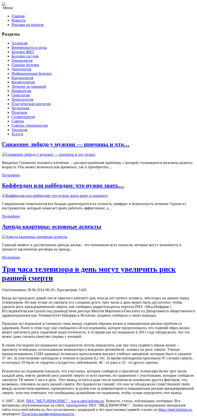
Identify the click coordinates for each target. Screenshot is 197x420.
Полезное (19, 112)
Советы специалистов (30, 125)
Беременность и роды (29, 47)
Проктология (22, 99)
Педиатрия (20, 108)
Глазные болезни (25, 65)
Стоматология (23, 117)
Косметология (23, 82)
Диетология (21, 69)
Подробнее (11, 175)
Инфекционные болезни (32, 73)
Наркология (21, 91)
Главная (18, 16)
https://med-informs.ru (175, 409)
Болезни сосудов (25, 56)
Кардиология (22, 78)
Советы (18, 121)
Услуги (17, 134)
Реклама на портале (28, 25)
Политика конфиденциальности (48, 414)
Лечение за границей (29, 86)
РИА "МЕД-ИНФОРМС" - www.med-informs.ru (65, 401)
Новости (19, 20)
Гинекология (22, 60)
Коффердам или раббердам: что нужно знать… (63, 185)
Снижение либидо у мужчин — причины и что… (65, 144)
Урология (19, 130)
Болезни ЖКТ (23, 52)
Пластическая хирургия (31, 104)
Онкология (21, 95)
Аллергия (19, 43)
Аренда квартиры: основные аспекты (51, 226)
